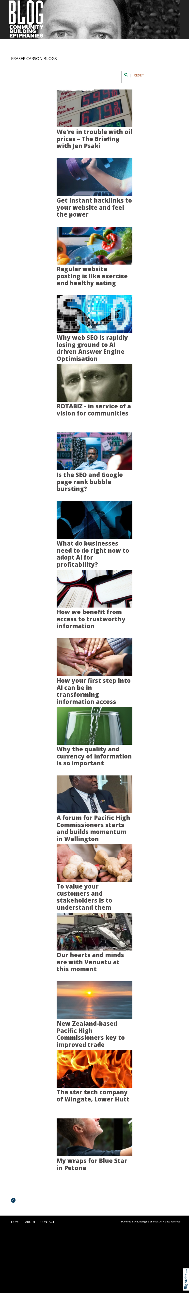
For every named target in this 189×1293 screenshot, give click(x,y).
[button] (187, 1285)
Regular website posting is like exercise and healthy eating (92, 276)
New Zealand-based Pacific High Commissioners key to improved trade (91, 1034)
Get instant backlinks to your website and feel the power (94, 207)
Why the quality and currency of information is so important (94, 756)
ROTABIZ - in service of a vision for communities (94, 409)
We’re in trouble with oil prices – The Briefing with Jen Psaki (94, 139)
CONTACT (47, 1222)
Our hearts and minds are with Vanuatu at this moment (90, 962)
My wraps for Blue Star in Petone (92, 1164)
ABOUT (30, 1222)
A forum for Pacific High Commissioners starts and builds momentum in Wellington (93, 828)
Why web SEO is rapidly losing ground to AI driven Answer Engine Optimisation (92, 348)
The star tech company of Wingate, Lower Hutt (93, 1095)
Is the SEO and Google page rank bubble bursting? (90, 482)
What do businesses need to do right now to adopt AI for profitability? (93, 553)
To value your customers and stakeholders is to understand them (84, 896)
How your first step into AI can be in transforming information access (94, 691)
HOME (15, 1222)
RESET (139, 75)
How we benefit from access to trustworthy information (91, 619)
